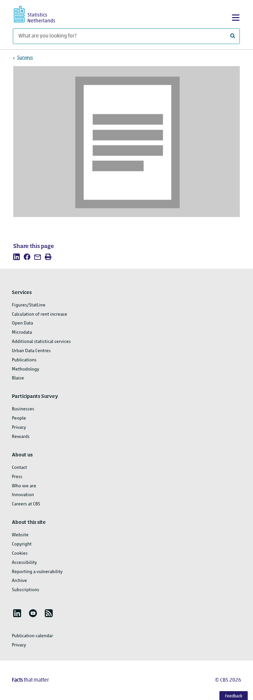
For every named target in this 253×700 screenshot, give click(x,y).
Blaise (18, 378)
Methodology (25, 369)
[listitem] (16, 257)
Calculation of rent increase (39, 314)
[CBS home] (40, 13)
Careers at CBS (26, 504)
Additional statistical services (41, 342)
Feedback (233, 696)
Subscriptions (25, 590)
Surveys (25, 58)
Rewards (21, 437)
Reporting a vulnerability (37, 572)
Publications (24, 360)
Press (17, 477)
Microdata (22, 332)
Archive (19, 581)
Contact (19, 468)
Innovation (23, 495)
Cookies (20, 553)
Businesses (23, 409)
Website (20, 535)
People (19, 418)
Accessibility (24, 563)
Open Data (22, 323)
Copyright (22, 544)
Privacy (19, 427)
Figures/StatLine (28, 305)
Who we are (24, 486)
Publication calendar (32, 636)
